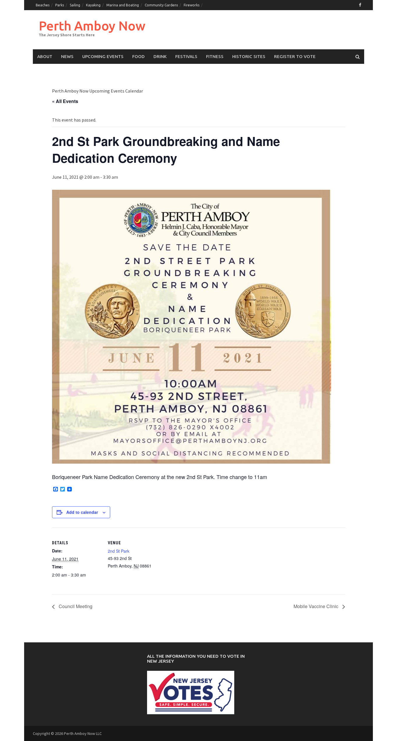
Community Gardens (161, 5)
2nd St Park (118, 551)
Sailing (75, 5)
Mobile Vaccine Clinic (316, 606)
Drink (160, 56)
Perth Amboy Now (92, 26)
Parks (59, 5)
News (67, 56)
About (44, 56)
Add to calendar (82, 512)
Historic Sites (248, 56)
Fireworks (191, 5)
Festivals (186, 56)
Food (138, 56)
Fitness (214, 56)
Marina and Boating (122, 5)
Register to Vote (295, 56)
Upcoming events (103, 56)
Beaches (42, 5)
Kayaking (93, 5)
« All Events (65, 101)
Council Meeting (75, 606)
